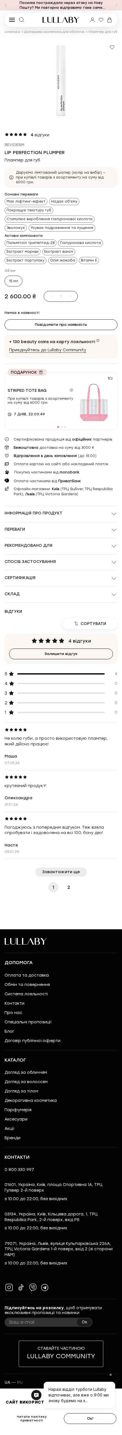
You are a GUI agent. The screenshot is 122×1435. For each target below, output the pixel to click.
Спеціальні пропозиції (28, 1022)
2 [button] (68, 887)
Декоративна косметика (31, 1100)
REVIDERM (14, 145)
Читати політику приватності (32, 1418)
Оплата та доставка (27, 975)
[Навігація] (5, 5)
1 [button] (53, 887)
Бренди (12, 1138)
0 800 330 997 (19, 1169)
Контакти (14, 1003)
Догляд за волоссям (26, 1081)
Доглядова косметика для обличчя (54, 32)
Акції (9, 1128)
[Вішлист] (101, 19)
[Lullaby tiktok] (21, 1287)
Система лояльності (26, 994)
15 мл (13, 281)
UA (7, 1382)
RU (20, 1382)
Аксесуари (16, 1119)
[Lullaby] (61, 20)
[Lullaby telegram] (44, 1287)
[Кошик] (109, 19)
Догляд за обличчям (26, 1072)
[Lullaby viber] (32, 1287)
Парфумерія (18, 1109)
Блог (9, 1031)
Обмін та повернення (27, 984)
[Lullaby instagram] (9, 1287)
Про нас (13, 1012)
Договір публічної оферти (32, 1040)
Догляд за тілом (21, 1091)
